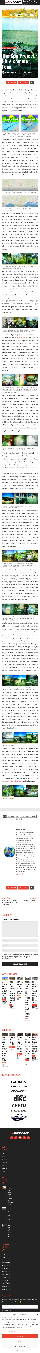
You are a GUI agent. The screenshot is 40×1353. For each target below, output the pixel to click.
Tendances (18, 995)
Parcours (13, 48)
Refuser (20, 1341)
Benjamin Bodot (11, 1006)
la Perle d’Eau (20, 338)
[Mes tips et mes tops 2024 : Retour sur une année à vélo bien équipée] (5, 1034)
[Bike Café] (20, 1133)
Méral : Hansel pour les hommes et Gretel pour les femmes (9, 902)
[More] (32, 82)
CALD (17, 816)
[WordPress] (22, 874)
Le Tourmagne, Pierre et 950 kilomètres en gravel (4, 989)
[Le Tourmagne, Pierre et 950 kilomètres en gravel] (5, 978)
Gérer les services (11, 1331)
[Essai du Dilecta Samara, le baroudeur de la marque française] (12, 978)
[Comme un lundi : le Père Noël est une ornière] (20, 1034)
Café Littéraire (27, 1060)
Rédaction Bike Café (4, 1002)
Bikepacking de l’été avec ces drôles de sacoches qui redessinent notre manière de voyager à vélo (28, 998)
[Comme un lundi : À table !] (12, 1034)
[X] (19, 874)
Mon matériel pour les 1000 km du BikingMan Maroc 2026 (35, 992)
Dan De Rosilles (11, 73)
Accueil (4, 50)
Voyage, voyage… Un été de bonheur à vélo (20, 987)
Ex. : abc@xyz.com (6, 1310)
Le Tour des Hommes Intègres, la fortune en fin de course (27, 1047)
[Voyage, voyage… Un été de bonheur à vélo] (20, 978)
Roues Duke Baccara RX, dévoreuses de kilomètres (35, 1045)
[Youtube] (20, 1137)
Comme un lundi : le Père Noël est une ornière (19, 1044)
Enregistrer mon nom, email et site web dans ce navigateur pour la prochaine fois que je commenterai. (20, 957)
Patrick (19, 997)
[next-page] (6, 1024)
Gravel (10, 1004)
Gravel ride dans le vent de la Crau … (9, 1214)
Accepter (20, 1336)
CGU (17, 1350)
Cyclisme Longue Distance (28, 816)
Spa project (19, 819)
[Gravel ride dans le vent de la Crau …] (4, 1208)
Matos (33, 1055)
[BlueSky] (28, 1137)
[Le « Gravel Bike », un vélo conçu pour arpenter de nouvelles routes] (4, 1187)
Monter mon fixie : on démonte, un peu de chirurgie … (10, 1231)
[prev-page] (3, 1024)
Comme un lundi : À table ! (12, 1040)
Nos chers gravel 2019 (31, 900)
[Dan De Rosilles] (3, 72)
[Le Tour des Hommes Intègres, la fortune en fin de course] (28, 1034)
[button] (37, 1314)
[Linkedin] (24, 1137)
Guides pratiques (35, 1004)
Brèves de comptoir (11, 1047)
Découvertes (6, 48)
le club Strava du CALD (13, 781)
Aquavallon (8, 465)
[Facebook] (11, 1137)
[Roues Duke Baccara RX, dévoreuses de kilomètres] (35, 1034)
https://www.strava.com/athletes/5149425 (25, 832)
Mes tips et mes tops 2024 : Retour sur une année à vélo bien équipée (4, 1048)
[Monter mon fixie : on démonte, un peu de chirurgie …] (4, 1225)
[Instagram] (17, 874)
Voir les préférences (20, 1346)
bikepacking (11, 816)
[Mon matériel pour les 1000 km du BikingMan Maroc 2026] (35, 978)
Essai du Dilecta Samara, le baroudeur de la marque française (12, 992)
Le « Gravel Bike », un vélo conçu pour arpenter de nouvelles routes (10, 1195)
